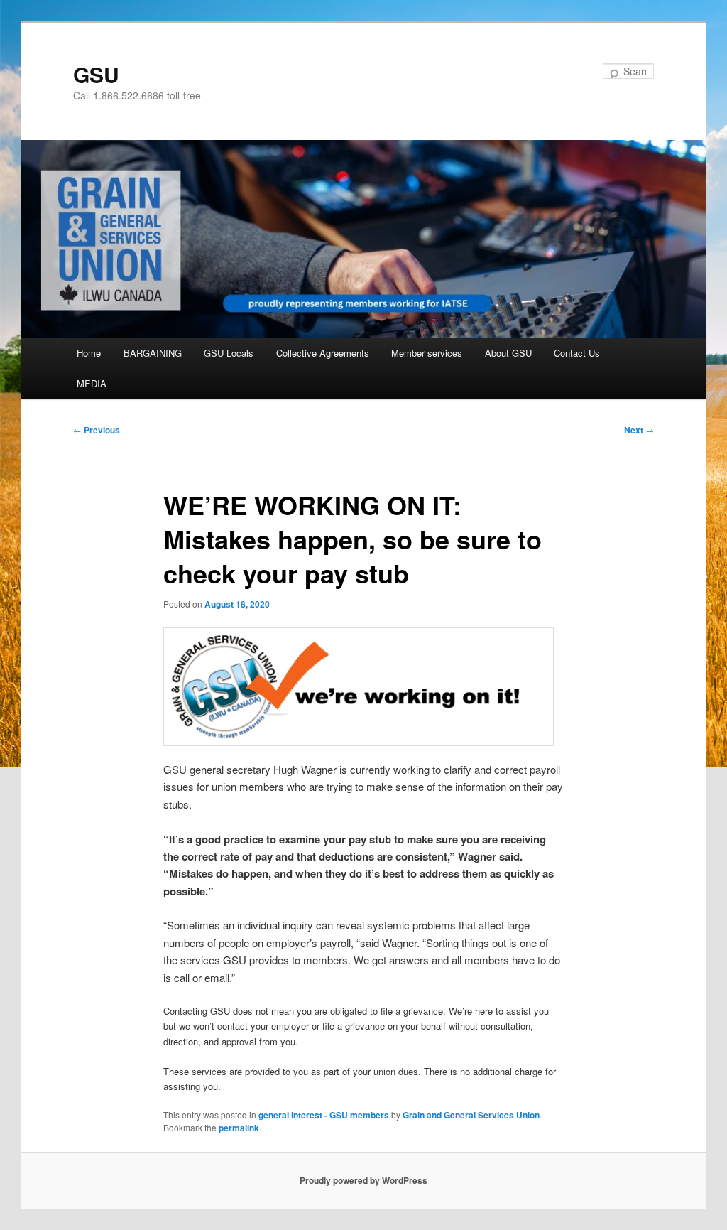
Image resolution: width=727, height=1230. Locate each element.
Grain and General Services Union (471, 1114)
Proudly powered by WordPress (363, 1180)
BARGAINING (153, 353)
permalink (239, 1127)
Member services (426, 353)
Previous (96, 430)
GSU (96, 74)
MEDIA (91, 383)
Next (639, 430)
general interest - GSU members (323, 1114)
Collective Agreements (322, 353)
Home (89, 353)
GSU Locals (228, 353)
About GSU (508, 353)
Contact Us (577, 353)
